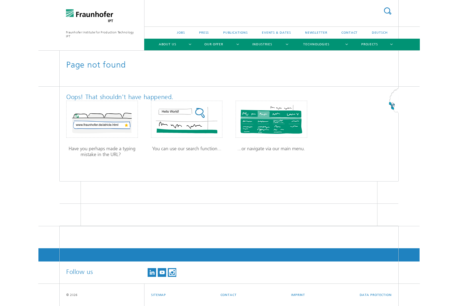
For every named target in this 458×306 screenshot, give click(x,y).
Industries (262, 44)
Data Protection (376, 295)
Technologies (316, 44)
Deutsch (380, 32)
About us (167, 44)
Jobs (181, 32)
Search (387, 11)
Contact (349, 32)
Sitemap (158, 295)
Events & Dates (276, 32)
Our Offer (213, 44)
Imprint (298, 295)
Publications (235, 32)
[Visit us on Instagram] (172, 272)
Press (204, 32)
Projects (369, 44)
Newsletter (316, 32)
